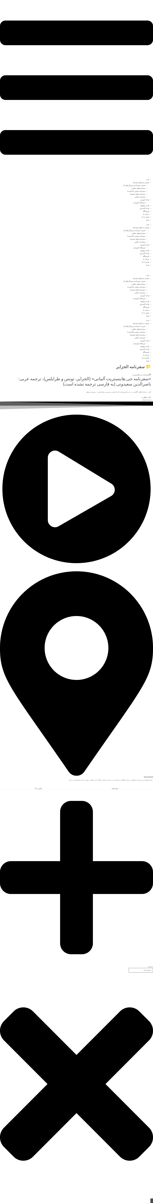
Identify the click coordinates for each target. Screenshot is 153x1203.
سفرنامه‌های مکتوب (138, 188)
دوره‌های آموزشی (139, 203)
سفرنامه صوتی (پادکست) (136, 191)
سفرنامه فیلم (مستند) (137, 194)
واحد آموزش (144, 200)
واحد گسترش (144, 208)
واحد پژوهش (144, 205)
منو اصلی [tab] (115, 788)
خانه (147, 180)
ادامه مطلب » (146, 397)
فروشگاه (146, 211)
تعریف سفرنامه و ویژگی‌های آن (134, 185)
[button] (151, 785)
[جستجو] (151, 1200)
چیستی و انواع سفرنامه (141, 182)
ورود (147, 220)
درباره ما (146, 214)
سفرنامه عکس (140, 197)
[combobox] (141, 970)
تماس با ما (145, 217)
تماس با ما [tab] (38, 788)
